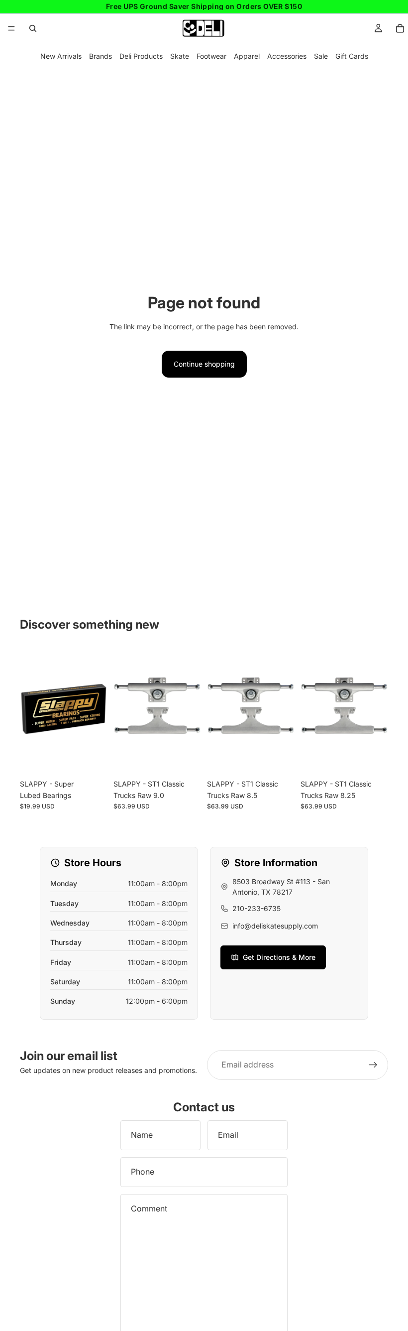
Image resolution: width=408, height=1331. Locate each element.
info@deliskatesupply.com (275, 926)
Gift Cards (351, 56)
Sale (321, 56)
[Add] (92, 760)
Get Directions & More (279, 957)
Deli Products (141, 56)
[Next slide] (190, 709)
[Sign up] (373, 1065)
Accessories (286, 56)
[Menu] (11, 28)
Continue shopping (204, 364)
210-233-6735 (256, 908)
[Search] (33, 28)
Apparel (247, 56)
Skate (179, 56)
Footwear (211, 56)
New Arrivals (61, 56)
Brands (100, 56)
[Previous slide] (124, 709)
